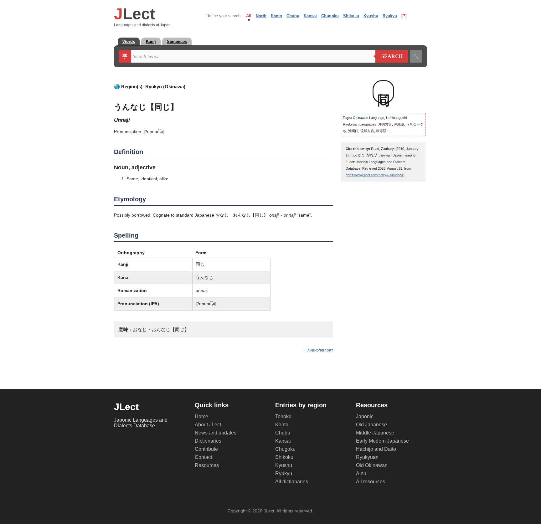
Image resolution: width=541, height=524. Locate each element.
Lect (134, 14)
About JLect (208, 424)
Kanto (276, 15)
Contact (203, 457)
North (261, 15)
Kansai (310, 15)
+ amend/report (318, 349)
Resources (207, 465)
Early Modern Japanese (382, 441)
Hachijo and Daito (376, 449)
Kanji (151, 41)
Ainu (361, 473)
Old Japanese (371, 424)
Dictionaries (208, 441)
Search (389, 56)
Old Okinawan (372, 465)
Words (128, 41)
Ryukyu (390, 15)
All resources (370, 481)
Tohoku (283, 416)
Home (201, 416)
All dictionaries (291, 481)
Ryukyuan (367, 457)
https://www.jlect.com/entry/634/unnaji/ (375, 175)
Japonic (365, 416)
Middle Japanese (375, 432)
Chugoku (330, 15)
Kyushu (370, 15)
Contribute (206, 449)
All (248, 15)
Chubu (292, 15)
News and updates (215, 432)
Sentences (177, 41)
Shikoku (351, 15)
